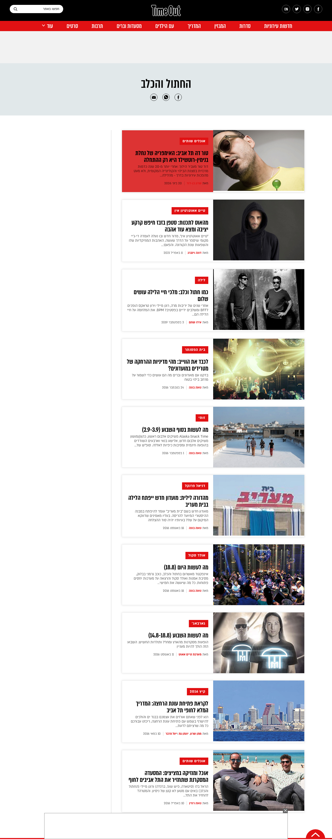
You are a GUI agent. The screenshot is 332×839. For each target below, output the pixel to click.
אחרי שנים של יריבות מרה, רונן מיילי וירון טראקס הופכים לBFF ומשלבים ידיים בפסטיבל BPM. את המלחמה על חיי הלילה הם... (167, 310)
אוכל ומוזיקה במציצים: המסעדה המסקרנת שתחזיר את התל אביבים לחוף (168, 776)
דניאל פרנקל (195, 486)
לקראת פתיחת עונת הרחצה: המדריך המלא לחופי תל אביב (172, 707)
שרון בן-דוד (194, 183)
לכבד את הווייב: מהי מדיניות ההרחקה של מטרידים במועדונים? (167, 365)
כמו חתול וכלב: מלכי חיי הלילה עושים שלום (171, 295)
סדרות (245, 26)
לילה (201, 280)
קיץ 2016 (197, 691)
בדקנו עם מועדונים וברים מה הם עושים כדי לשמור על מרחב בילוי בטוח (170, 377)
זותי (202, 417)
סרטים (72, 26)
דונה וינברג (194, 253)
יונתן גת (184, 734)
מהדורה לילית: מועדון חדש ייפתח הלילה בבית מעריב (168, 501)
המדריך (194, 26)
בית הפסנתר (195, 349)
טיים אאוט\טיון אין (190, 210)
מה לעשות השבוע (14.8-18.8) (178, 635)
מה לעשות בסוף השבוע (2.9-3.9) (175, 429)
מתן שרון (195, 734)
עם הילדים (164, 26)
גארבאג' (198, 623)
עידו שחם (195, 322)
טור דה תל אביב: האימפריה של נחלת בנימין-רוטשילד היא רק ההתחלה (171, 156)
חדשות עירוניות (278, 26)
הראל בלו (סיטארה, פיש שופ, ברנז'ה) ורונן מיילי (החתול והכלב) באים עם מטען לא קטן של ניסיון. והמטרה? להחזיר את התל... (168, 791)
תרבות (97, 26)
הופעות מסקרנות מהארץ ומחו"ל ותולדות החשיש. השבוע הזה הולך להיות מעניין (167, 644)
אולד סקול (196, 555)
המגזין (220, 26)
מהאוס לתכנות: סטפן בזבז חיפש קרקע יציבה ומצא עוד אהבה (169, 226)
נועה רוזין (195, 803)
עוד (50, 26)
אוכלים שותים (194, 141)
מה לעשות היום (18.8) (186, 567)
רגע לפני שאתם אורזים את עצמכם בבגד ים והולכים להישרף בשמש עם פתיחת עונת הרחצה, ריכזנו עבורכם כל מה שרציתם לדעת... (169, 721)
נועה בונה (195, 387)
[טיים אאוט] (166, 13)
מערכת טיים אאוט (190, 654)
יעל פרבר (171, 734)
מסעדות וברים (129, 26)
